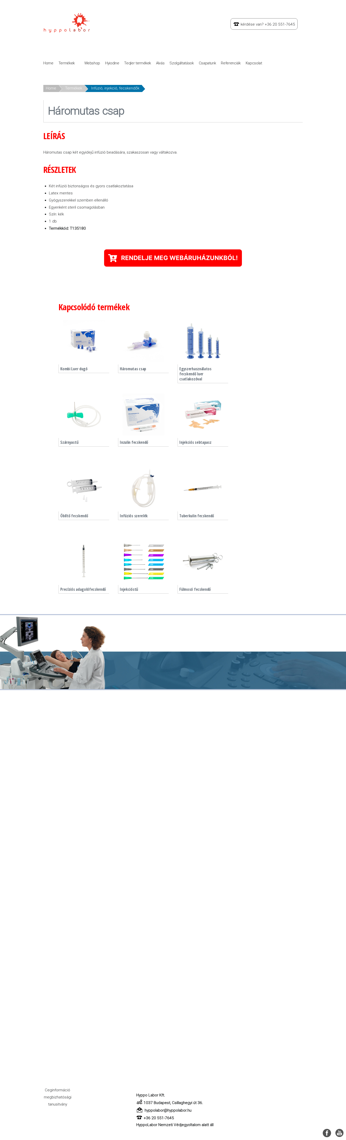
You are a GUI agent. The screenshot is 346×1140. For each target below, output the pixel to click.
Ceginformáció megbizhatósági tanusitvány (57, 1097)
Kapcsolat (254, 63)
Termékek (67, 63)
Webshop (92, 63)
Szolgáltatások (181, 63)
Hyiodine (112, 63)
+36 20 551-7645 (159, 1118)
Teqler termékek (137, 63)
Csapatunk (207, 63)
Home (48, 63)
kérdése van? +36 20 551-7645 (268, 24)
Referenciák (230, 63)
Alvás (160, 63)
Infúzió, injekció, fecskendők (115, 88)
